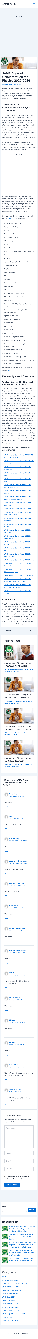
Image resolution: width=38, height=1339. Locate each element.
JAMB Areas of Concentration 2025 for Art (19, 509)
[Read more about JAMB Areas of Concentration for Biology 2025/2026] (18, 747)
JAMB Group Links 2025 (10, 1294)
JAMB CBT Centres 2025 (11, 1287)
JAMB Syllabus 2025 (9, 1317)
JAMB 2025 (9, 3)
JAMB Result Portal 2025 (10, 1310)
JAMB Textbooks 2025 (10, 1321)
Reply (6, 806)
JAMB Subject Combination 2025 (13, 1314)
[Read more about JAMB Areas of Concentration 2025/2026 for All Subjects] (18, 652)
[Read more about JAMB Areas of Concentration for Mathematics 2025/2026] (18, 684)
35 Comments (8, 733)
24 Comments (8, 764)
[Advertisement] (19, 36)
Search (4, 1206)
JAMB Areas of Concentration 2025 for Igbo (19, 560)
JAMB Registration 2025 (10, 1307)
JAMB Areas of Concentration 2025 (14, 1283)
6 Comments (8, 701)
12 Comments (8, 669)
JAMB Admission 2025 (10, 1280)
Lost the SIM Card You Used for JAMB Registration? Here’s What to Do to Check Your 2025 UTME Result (22, 1245)
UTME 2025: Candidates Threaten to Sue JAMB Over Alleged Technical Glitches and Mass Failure (22, 1229)
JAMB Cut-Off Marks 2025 (11, 1290)
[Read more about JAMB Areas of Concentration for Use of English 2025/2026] (18, 716)
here (9, 370)
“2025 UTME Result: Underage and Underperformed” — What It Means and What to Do (21, 1253)
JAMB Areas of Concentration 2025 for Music (20, 575)
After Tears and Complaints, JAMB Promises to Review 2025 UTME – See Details (22, 1237)
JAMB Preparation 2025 (10, 1304)
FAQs (4, 1277)
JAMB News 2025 (8, 1297)
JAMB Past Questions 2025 (11, 1300)
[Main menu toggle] (34, 4)
